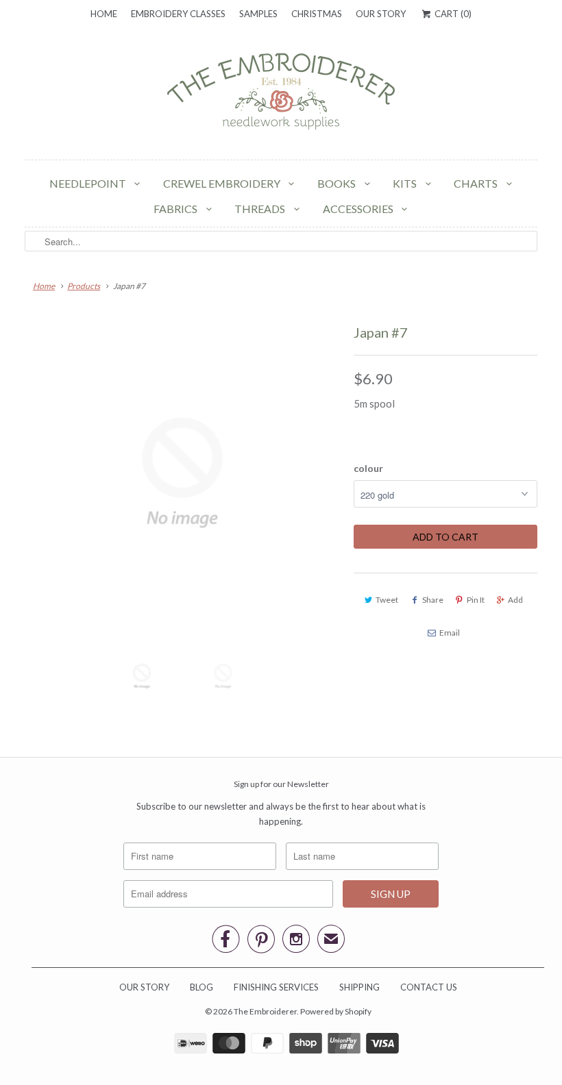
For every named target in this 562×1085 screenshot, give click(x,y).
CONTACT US (428, 987)
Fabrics (176, 208)
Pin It (476, 600)
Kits (406, 183)
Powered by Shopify (335, 1011)
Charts (477, 183)
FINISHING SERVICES (276, 987)
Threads (260, 208)
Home (103, 13)
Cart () (451, 13)
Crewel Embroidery (222, 183)
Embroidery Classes (178, 13)
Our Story (381, 13)
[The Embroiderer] (281, 95)
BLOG (201, 987)
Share (432, 600)
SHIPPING (359, 987)
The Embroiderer (265, 1011)
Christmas (316, 13)
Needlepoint (88, 183)
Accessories (359, 208)
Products (83, 286)
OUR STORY (144, 987)
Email (449, 632)
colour (368, 468)
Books (337, 183)
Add (515, 600)
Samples (258, 13)
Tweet (387, 600)
